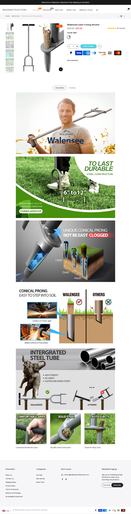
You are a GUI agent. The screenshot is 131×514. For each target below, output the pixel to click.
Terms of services (12, 489)
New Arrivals (48, 9)
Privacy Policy (10, 486)
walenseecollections (14, 10)
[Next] (60, 47)
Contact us (10, 479)
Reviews (73, 88)
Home (8, 16)
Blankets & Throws (86, 10)
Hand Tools (59, 10)
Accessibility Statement (14, 497)
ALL (97, 10)
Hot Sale (39, 475)
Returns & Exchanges (13, 493)
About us (9, 475)
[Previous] (18, 47)
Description (59, 88)
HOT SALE (37, 9)
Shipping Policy (11, 482)
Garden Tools (71, 10)
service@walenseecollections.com (76, 475)
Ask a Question (72, 60)
